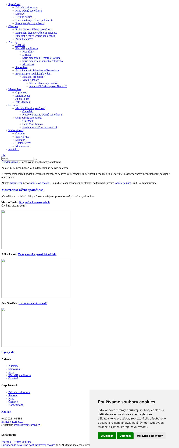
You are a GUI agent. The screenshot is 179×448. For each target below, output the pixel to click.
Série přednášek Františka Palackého (42, 60)
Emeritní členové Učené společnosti (35, 35)
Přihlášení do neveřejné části (17, 444)
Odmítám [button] (125, 435)
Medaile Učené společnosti (30, 108)
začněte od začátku (39, 182)
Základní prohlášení (33, 76)
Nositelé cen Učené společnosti (39, 127)
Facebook (6, 441)
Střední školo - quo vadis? (43, 83)
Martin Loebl (22, 95)
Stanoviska (21, 67)
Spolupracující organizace (29, 23)
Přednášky (28, 51)
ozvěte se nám (123, 182)
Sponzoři (20, 139)
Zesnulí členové (24, 38)
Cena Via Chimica (32, 123)
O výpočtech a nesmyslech (34, 202)
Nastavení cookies (45, 444)
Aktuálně (13, 365)
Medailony (28, 64)
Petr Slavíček (22, 101)
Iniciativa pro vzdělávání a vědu (33, 73)
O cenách (27, 120)
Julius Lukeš (22, 98)
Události (20, 45)
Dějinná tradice (23, 16)
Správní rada (22, 136)
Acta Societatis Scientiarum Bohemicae (37, 70)
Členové (13, 26)
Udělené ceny (23, 142)
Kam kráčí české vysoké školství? (48, 86)
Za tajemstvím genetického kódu (37, 254)
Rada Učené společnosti (28, 10)
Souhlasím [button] (107, 435)
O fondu (20, 133)
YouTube (26, 441)
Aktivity (12, 42)
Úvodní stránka (9, 161)
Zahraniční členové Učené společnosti (36, 32)
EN (3, 155)
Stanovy (19, 13)
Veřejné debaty (30, 79)
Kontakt (6, 411)
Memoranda (22, 146)
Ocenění (13, 105)
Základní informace (26, 7)
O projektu (21, 92)
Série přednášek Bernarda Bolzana (41, 57)
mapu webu (16, 182)
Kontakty (13, 149)
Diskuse (26, 54)
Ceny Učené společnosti (28, 117)
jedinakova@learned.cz (27, 424)
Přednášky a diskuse (26, 48)
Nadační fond (15, 130)
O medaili (27, 111)
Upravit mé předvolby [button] (150, 435)
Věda (11, 372)
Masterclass (14, 89)
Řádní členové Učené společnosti (33, 29)
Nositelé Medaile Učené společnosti (42, 114)
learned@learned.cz (12, 421)
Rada (11, 398)
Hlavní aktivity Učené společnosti (34, 20)
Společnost (14, 4)
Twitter (17, 441)
